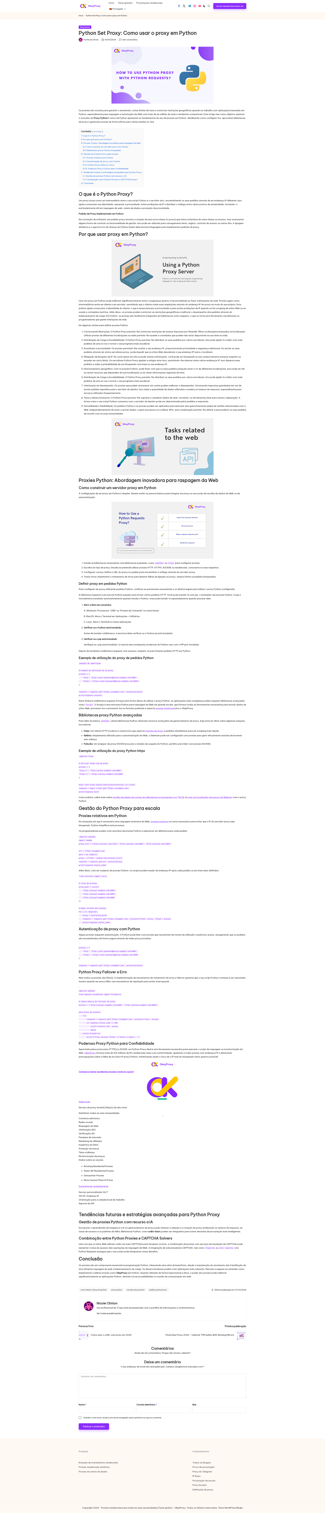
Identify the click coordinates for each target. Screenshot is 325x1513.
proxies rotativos (164, 708)
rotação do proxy (154, 731)
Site (194, 1404)
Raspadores (85, 27)
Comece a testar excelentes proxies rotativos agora (106, 1071)
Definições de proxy (202, 1489)
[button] (229, 6)
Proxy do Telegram (202, 1471)
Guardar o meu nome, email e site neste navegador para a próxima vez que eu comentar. (122, 1417)
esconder (98, 131)
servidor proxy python (135, 1290)
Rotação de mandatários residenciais (98, 1462)
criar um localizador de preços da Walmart (210, 797)
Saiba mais (84, 1101)
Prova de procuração (203, 1467)
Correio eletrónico (146, 1404)
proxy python (116, 1290)
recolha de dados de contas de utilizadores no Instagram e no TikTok (148, 797)
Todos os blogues (201, 1462)
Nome (82, 1404)
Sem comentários (129, 40)
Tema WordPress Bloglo (230, 1507)
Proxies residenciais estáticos (94, 1467)
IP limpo (196, 1476)
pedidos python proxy (158, 1290)
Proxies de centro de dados (93, 1471)
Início (81, 15)
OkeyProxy (90, 1053)
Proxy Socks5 (199, 1485)
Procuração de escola (203, 1480)
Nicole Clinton (107, 1303)
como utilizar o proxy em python (94, 1290)
